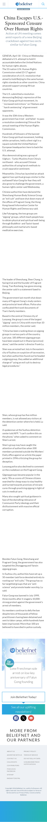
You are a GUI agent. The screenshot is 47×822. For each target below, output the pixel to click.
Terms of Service (31, 755)
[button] (43, 4)
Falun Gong (23, 9)
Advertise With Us (14, 755)
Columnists (12, 762)
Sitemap (10, 775)
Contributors (13, 765)
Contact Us (11, 758)
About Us (11, 751)
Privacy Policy (30, 751)
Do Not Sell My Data (32, 758)
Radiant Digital (13, 778)
